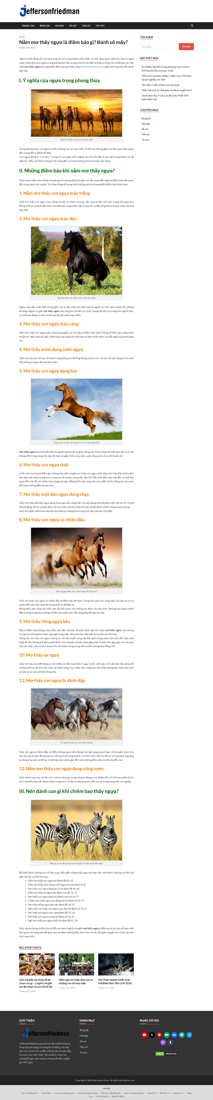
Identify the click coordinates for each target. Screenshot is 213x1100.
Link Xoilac (46, 1093)
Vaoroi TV (151, 1093)
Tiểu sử (86, 26)
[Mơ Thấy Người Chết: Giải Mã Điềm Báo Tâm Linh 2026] (116, 965)
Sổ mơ (73, 26)
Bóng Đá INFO (118, 1096)
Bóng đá (45, 26)
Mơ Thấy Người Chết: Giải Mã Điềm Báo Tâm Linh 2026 (115, 981)
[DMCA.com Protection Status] (167, 1053)
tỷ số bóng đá (102, 1096)
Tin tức (100, 26)
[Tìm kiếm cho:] (167, 46)
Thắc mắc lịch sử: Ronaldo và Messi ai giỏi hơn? (167, 90)
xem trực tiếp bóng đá (64, 1093)
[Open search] (192, 25)
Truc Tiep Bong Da (29, 1093)
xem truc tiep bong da (134, 1093)
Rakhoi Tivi (178, 1093)
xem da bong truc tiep (87, 1093)
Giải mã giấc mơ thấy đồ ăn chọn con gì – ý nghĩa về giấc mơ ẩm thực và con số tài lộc (36, 983)
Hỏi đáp (59, 26)
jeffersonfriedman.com (92, 66)
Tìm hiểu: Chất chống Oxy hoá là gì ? (161, 84)
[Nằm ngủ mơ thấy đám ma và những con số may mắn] (76, 965)
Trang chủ (28, 26)
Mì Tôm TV (165, 1093)
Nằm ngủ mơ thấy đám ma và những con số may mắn (76, 981)
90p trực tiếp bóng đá (111, 1093)
